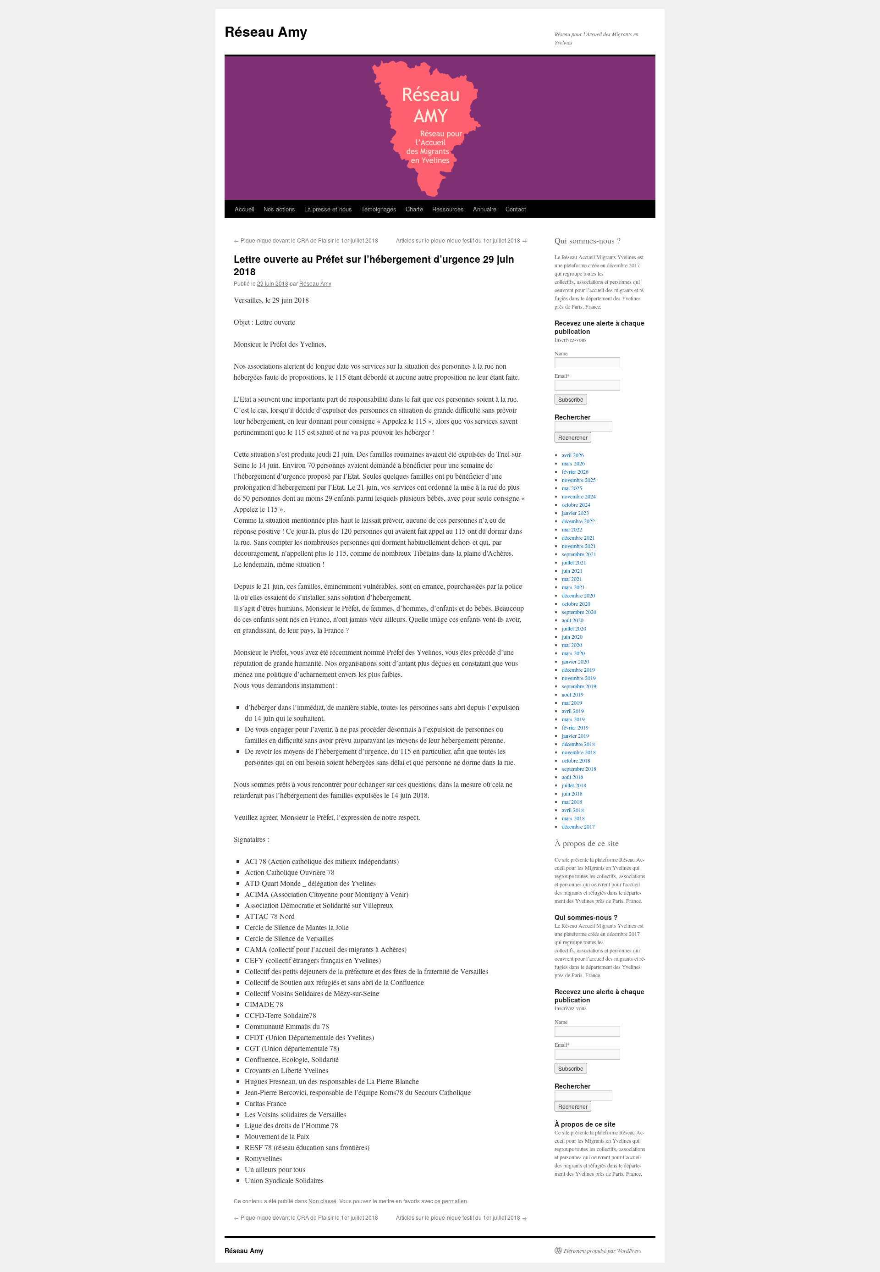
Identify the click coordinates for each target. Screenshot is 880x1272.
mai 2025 (572, 488)
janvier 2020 (575, 661)
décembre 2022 (578, 521)
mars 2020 (573, 653)
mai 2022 (572, 529)
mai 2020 (572, 644)
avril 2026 (573, 455)
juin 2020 (572, 636)
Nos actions (279, 209)
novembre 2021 (579, 545)
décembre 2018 (578, 743)
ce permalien (450, 1201)
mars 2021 (573, 587)
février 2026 (575, 471)
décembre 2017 (578, 826)
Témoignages (378, 209)
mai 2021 (572, 578)
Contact (516, 209)
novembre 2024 (579, 496)
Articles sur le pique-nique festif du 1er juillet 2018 (461, 240)
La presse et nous (328, 209)
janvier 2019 (575, 735)
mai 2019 (572, 702)
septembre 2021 (579, 554)
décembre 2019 (578, 669)
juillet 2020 (574, 628)
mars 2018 (573, 818)
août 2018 (572, 776)
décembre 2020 (578, 595)
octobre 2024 (576, 504)
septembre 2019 (579, 686)
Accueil (244, 209)
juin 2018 (572, 793)
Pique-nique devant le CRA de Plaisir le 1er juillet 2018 (306, 240)
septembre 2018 (579, 768)
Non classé (322, 1201)
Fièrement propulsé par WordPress (602, 1250)
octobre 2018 (576, 760)
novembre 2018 (579, 752)
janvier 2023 (575, 512)
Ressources (448, 209)
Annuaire (484, 209)
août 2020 (572, 620)
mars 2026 (573, 463)
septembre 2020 (579, 611)
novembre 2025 (579, 479)
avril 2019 (573, 710)
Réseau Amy (266, 31)
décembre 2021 (578, 537)
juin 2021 (572, 570)
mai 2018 (572, 801)
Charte (414, 209)
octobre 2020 (576, 603)
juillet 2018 (574, 785)
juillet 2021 (574, 562)
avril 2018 (573, 809)
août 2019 (572, 694)
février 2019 (575, 727)
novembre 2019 (579, 677)
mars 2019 (573, 719)
